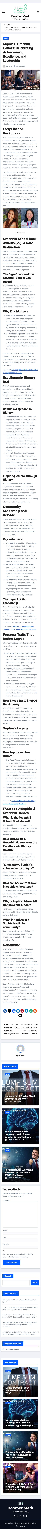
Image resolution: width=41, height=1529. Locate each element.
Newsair (31, 1523)
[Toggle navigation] (3, 12)
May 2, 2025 (19, 1140)
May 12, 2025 (21, 1101)
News (6, 38)
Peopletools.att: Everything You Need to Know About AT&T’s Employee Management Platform (19, 1173)
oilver (11, 66)
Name (5, 1230)
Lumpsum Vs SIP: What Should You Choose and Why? (20, 1097)
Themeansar (20, 1526)
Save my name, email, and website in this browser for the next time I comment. (18, 1255)
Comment (7, 1200)
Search (8, 1276)
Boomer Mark (20, 16)
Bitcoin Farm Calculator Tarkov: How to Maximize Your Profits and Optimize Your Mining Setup (20, 1333)
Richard (11, 1101)
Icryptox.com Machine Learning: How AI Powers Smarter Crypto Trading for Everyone (18, 1135)
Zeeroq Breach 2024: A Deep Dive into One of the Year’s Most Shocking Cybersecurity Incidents (19, 1324)
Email (5, 1237)
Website (6, 1244)
